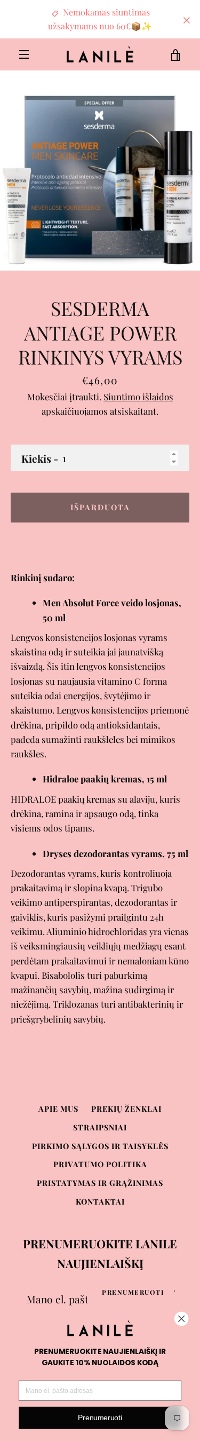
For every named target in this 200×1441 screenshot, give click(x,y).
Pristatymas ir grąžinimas (100, 1182)
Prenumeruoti (133, 1292)
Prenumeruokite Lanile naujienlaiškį (100, 1253)
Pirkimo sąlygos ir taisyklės (100, 1146)
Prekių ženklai (126, 1108)
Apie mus (58, 1108)
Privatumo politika (100, 1164)
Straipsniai (100, 1127)
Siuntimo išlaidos (138, 396)
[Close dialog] (181, 1318)
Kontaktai (100, 1201)
